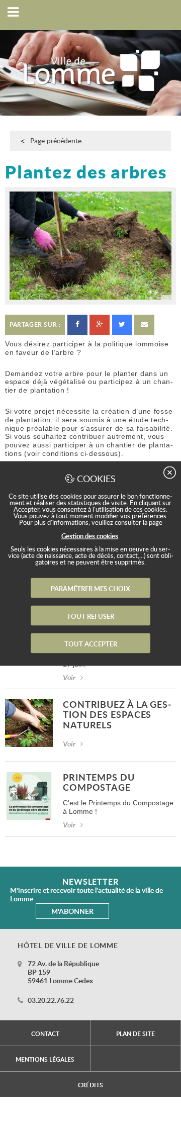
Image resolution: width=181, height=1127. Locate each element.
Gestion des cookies (89, 535)
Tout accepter (90, 643)
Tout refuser (90, 616)
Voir (69, 677)
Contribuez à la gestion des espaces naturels (117, 715)
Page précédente (55, 140)
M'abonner (72, 911)
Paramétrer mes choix (90, 588)
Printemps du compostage (99, 783)
